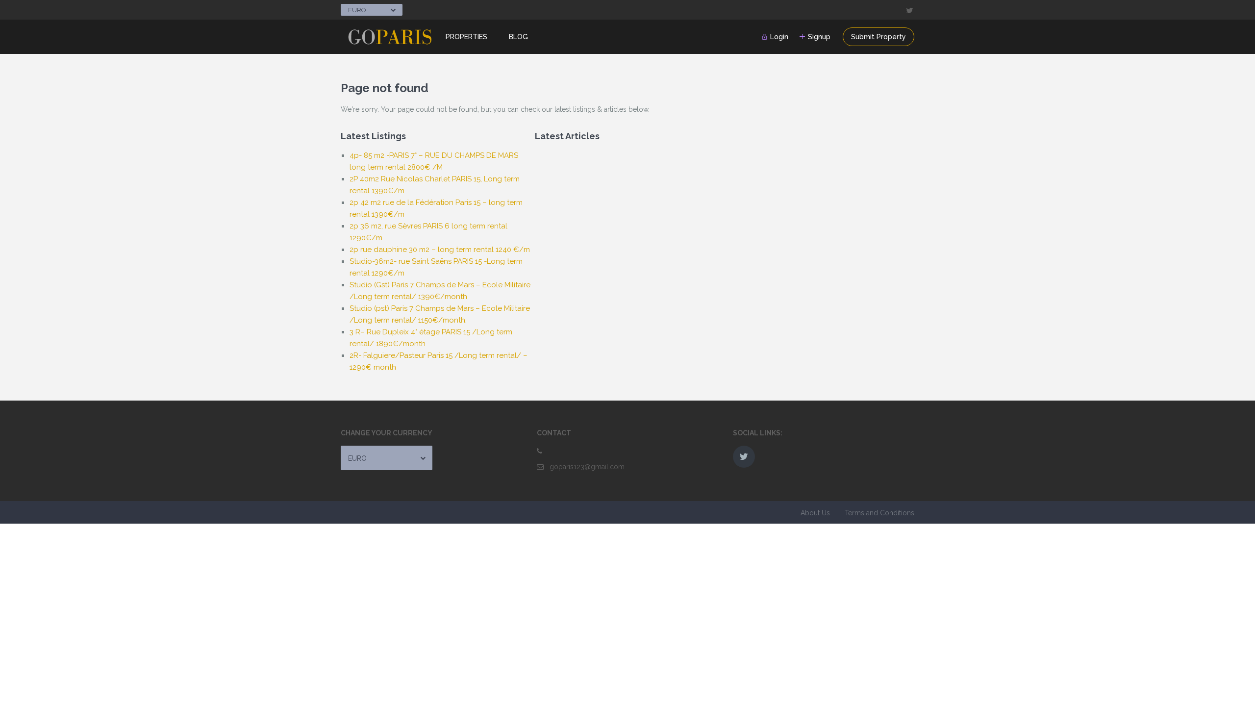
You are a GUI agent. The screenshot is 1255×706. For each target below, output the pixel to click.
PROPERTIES (466, 37)
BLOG (518, 37)
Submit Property (878, 37)
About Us (815, 513)
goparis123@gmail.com (587, 467)
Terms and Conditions (879, 513)
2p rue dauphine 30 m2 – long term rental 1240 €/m (440, 249)
